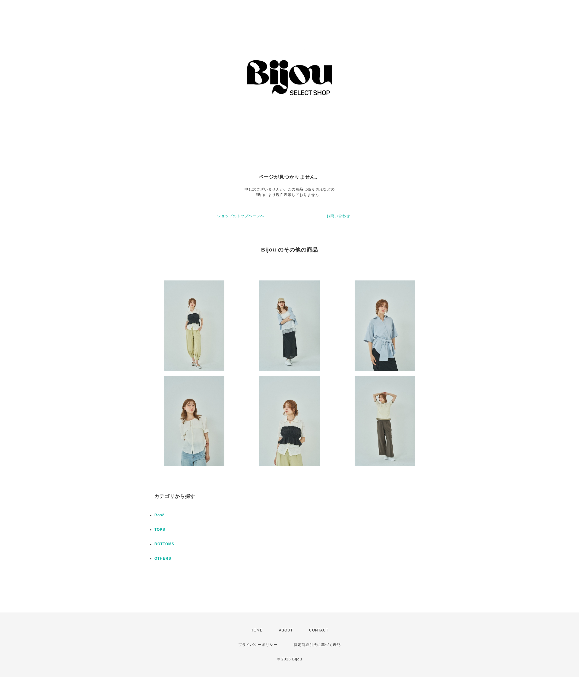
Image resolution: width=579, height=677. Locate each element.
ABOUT (286, 630)
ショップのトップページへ (240, 216)
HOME (257, 630)
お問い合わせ (338, 216)
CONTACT (318, 630)
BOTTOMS (164, 544)
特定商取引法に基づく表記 (317, 645)
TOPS (159, 529)
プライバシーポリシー (257, 645)
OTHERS (162, 558)
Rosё (159, 515)
